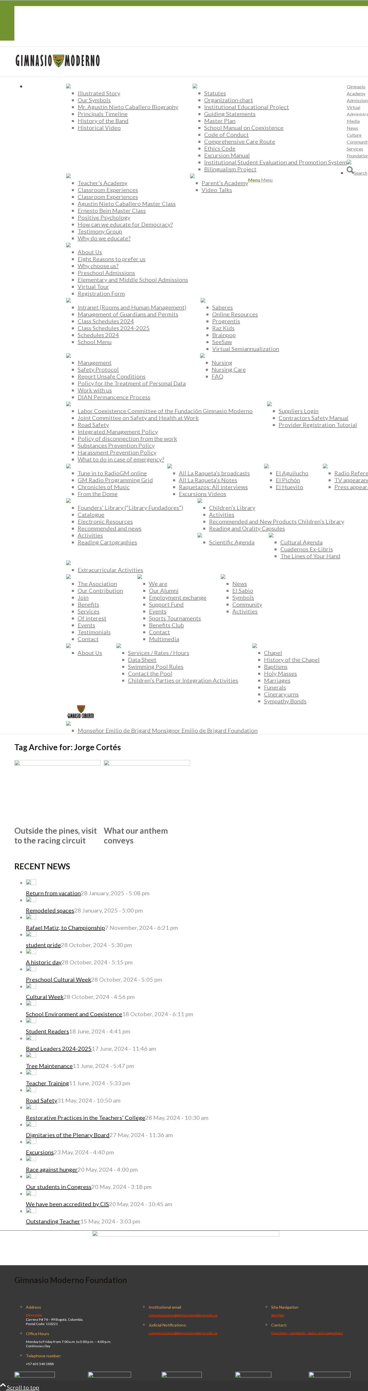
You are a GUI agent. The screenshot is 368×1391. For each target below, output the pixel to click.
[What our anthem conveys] (147, 763)
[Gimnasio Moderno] (57, 73)
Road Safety (41, 1100)
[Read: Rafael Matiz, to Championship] (31, 917)
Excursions (40, 1152)
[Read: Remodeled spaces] (31, 899)
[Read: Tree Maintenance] (31, 1055)
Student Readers (47, 1031)
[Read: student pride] (31, 934)
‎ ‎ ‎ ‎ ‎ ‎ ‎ (29, 16)
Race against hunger (52, 1169)
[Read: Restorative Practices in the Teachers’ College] (31, 1107)
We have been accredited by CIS (67, 1203)
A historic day (44, 962)
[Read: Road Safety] (31, 1089)
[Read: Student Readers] (31, 1020)
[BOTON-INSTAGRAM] (109, 1375)
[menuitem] (122, 107)
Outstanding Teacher (53, 1221)
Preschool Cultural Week (58, 979)
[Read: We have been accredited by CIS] (31, 1193)
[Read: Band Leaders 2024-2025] (31, 1038)
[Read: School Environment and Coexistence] (31, 1003)
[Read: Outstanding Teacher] (31, 1210)
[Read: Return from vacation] (31, 882)
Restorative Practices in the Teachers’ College (85, 1117)
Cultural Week (45, 996)
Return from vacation (53, 893)
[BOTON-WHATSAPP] (329, 1375)
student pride (43, 944)
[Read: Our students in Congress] (31, 1176)
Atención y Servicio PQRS (59, 23)
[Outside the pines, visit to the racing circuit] (57, 763)
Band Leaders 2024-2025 (59, 1048)
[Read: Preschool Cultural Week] (31, 969)
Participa (37, 37)
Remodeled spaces (50, 910)
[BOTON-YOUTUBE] (182, 1375)
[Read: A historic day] (31, 951)
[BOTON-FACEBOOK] (34, 1375)
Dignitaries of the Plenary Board (68, 1134)
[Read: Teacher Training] (31, 1072)
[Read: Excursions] (31, 1141)
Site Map (277, 1315)
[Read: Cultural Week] (31, 986)
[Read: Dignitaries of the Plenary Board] (31, 1124)
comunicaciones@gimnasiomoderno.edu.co (183, 1315)
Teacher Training (47, 1083)
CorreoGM (40, 9)
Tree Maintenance (49, 1065)
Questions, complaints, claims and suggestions (307, 1333)
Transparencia (44, 30)
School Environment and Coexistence (74, 1013)
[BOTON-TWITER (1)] (253, 1375)
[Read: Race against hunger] (31, 1159)
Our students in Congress (58, 1186)
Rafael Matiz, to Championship (65, 927)
